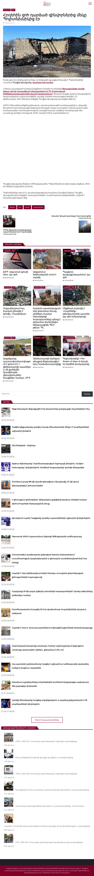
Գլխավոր (7, 10)
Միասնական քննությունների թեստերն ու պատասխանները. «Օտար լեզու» (50, 806)
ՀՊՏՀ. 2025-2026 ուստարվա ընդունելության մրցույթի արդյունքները (46, 774)
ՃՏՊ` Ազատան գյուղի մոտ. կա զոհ (15, 273)
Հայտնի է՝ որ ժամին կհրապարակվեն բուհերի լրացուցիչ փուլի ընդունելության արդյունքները (47, 826)
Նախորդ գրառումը (9, 234)
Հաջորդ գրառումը (84, 218)
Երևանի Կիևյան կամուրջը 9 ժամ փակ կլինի (71, 216)
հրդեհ (27, 207)
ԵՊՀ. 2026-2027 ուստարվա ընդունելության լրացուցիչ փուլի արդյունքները (49, 842)
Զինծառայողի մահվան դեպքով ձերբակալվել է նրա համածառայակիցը (47, 361)
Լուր (13, 10)
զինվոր (12, 207)
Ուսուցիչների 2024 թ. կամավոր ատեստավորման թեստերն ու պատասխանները (52, 790)
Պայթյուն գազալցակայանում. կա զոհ (76, 275)
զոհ (20, 207)
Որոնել (87, 394)
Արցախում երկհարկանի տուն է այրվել (44, 275)
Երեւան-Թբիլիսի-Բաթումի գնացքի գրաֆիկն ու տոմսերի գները (44, 758)
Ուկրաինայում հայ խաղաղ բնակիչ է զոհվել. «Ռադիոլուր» (14, 311)
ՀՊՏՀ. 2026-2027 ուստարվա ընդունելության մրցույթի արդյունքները (46, 741)
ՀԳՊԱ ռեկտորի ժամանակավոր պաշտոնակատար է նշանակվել (17, 231)
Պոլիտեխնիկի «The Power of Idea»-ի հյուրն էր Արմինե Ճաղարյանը (76, 361)
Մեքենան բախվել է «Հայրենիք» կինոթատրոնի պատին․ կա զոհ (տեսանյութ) (76, 312)
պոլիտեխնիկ (38, 207)
